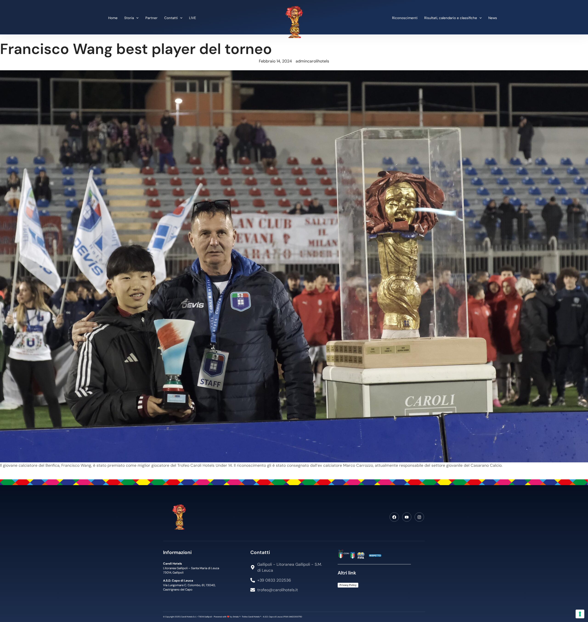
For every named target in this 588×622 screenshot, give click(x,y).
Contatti (171, 18)
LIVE (192, 18)
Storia (129, 18)
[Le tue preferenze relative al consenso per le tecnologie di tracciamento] (580, 614)
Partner (151, 18)
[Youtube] (407, 517)
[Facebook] (394, 517)
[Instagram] (419, 517)
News (492, 18)
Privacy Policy (347, 585)
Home (113, 18)
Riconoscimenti (405, 18)
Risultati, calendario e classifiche (450, 18)
